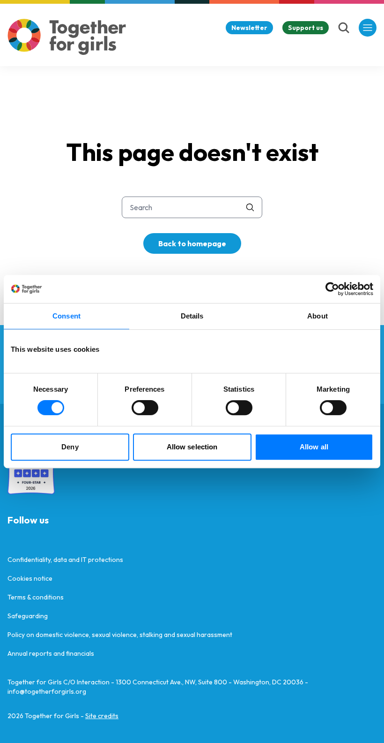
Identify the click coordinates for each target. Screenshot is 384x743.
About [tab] (317, 316)
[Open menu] (368, 28)
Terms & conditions (35, 597)
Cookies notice (29, 578)
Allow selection (192, 447)
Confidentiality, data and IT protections (65, 559)
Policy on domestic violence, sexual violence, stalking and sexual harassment (119, 634)
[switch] (145, 407)
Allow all (314, 447)
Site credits (101, 716)
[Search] (343, 27)
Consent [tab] (66, 316)
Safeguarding (27, 616)
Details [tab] (192, 316)
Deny (69, 447)
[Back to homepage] (66, 37)
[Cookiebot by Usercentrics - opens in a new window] (332, 289)
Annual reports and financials (50, 653)
